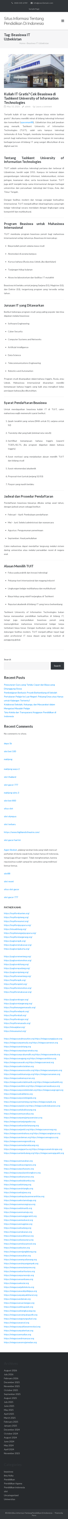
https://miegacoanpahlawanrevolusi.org (22, 1326)
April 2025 (9, 1413)
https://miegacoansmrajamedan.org (20, 1342)
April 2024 (9, 1449)
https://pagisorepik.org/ (15, 941)
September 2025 (12, 1394)
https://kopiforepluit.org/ (15, 984)
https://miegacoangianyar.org (46, 1133)
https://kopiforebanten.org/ (17, 913)
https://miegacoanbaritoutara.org (19, 1271)
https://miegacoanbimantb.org (18, 1208)
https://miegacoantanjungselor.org (19, 1121)
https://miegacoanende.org (47, 1054)
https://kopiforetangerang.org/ (18, 937)
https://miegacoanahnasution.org (19, 1038)
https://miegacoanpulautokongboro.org (22, 1172)
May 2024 (9, 1445)
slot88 (7, 873)
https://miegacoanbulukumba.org (19, 1180)
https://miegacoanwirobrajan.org (47, 1149)
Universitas (9, 1499)
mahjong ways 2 (12, 769)
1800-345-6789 (20, 3)
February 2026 (11, 1378)
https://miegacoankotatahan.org (19, 1066)
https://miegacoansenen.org (47, 1074)
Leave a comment (44, 106)
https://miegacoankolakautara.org (44, 1105)
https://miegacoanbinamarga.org (19, 1074)
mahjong (8, 759)
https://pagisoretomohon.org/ (18, 960)
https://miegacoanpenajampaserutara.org (23, 1117)
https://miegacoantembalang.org (19, 1153)
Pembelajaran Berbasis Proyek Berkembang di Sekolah (30, 692)
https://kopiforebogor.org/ (16, 1019)
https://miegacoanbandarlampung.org (21, 1125)
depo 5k (8, 743)
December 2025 (12, 1382)
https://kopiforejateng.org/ (16, 917)
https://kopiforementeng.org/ (17, 976)
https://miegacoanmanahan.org (18, 1161)
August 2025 (10, 1398)
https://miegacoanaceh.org (16, 1062)
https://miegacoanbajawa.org (17, 1192)
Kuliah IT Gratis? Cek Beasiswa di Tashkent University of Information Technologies (31, 98)
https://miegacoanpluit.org (16, 1105)
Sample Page (34, 9)
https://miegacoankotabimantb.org (20, 1082)
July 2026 (8, 1374)
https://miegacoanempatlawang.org (20, 1259)
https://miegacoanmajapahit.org (49, 1153)
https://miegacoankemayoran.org (19, 1078)
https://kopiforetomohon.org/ (18, 988)
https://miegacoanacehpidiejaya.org (20, 1291)
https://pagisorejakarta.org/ (17, 949)
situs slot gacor (11, 889)
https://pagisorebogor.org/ (16, 999)
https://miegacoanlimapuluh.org (18, 1307)
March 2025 (10, 1417)
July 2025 (8, 1402)
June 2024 (9, 1441)
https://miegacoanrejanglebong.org (20, 1251)
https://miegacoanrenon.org (45, 1042)
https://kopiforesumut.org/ (16, 921)
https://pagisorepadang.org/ (17, 968)
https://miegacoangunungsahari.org (20, 1318)
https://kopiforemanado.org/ (17, 1023)
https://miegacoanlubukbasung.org (20, 1109)
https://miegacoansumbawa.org (18, 1279)
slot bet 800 (10, 800)
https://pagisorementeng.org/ (17, 956)
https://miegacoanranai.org (41, 1062)
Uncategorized (11, 1495)
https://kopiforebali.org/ (15, 1015)
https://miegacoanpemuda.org (18, 1042)
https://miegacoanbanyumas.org (19, 1176)
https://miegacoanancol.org (16, 1322)
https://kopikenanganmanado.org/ (20, 1007)
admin (28, 106)
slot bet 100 (10, 751)
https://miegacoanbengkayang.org (19, 1311)
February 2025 (11, 1421)
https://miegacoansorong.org (43, 1129)
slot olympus (10, 816)
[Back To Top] (60, 1511)
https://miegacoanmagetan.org (18, 1224)
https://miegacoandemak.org (17, 1299)
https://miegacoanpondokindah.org (20, 1090)
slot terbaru (10, 824)
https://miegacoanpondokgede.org (20, 1098)
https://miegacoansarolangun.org (19, 1303)
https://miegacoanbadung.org (17, 1228)
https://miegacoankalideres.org (18, 1094)
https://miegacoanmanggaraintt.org (20, 1216)
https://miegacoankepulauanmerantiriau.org (24, 1196)
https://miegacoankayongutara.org (20, 1165)
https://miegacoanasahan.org (17, 1255)
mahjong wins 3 (11, 792)
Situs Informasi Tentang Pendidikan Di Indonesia (32, 1513)
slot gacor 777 (11, 784)
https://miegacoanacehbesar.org (19, 1236)
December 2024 (12, 1429)
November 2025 (12, 1386)
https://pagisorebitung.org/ (16, 964)
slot (6, 1491)
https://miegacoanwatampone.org (19, 1267)
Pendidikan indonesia (14, 1487)
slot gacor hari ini (12, 840)
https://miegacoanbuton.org (17, 1247)
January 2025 (10, 1425)
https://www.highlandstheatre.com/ (22, 832)
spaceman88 (27, 122)
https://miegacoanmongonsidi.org (19, 1141)
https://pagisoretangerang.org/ (18, 1003)
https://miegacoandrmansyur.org (19, 1338)
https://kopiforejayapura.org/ (17, 925)
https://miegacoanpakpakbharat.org (20, 1295)
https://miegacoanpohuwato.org (19, 1168)
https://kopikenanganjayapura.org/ (20, 933)
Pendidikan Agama (13, 1483)
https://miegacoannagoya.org (44, 1137)
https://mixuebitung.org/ (15, 929)
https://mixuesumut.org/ (15, 1031)
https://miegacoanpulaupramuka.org (20, 1050)
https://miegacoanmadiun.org (17, 1334)
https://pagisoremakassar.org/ (18, 945)
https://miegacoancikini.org (16, 1086)
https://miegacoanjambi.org (16, 1129)
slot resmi (9, 881)
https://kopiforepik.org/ (15, 980)
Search (7, 659)
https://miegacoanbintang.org (17, 1184)
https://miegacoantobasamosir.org (20, 1243)
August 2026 (10, 1370)
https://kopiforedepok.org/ (16, 1011)
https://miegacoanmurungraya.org (19, 1204)
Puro (34, 1515)
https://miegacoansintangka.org (18, 1188)
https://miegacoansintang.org (17, 1046)
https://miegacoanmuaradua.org (19, 1113)
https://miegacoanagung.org (17, 1058)
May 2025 (9, 1410)
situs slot (8, 808)
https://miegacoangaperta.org (17, 1149)
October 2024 (11, 1433)
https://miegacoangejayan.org (48, 1038)
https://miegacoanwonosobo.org (19, 1070)
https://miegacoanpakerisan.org (18, 1330)
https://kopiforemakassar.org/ (18, 992)
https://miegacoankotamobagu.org (20, 1200)
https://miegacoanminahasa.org (18, 1133)
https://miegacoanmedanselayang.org (21, 1145)
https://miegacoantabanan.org (18, 1232)
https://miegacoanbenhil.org (49, 1082)
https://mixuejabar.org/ (14, 1027)
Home (22, 43)
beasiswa (8, 1471)
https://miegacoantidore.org (43, 1058)
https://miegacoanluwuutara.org (18, 1239)
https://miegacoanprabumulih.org (19, 1054)
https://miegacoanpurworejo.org (19, 1275)
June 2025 (9, 1406)
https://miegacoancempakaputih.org (20, 1314)
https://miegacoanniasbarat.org (18, 1220)
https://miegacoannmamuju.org (18, 1212)
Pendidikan (9, 1479)
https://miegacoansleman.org (17, 1137)
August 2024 (10, 1437)
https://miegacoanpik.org (44, 1102)
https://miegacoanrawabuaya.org (44, 1086)
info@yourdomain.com (43, 3)
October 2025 (11, 1390)
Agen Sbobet (10, 849)
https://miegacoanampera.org (48, 1070)
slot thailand (10, 777)
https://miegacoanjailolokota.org (19, 1287)
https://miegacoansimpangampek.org (21, 1263)
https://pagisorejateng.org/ (16, 972)
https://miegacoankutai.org (16, 1283)
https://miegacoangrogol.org (50, 1090)
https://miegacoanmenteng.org (18, 1102)
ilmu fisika (8, 1475)
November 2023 (12, 1453)
